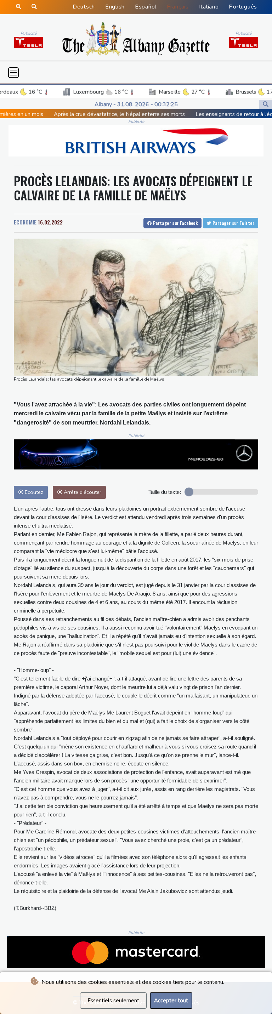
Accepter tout (171, 1000)
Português (243, 7)
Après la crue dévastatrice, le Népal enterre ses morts (75, 114)
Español (146, 7)
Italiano (209, 7)
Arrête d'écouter (81, 492)
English (115, 7)
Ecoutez (33, 492)
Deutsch (84, 7)
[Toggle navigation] (13, 72)
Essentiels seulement (113, 1000)
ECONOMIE (25, 222)
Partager (175, 223)
